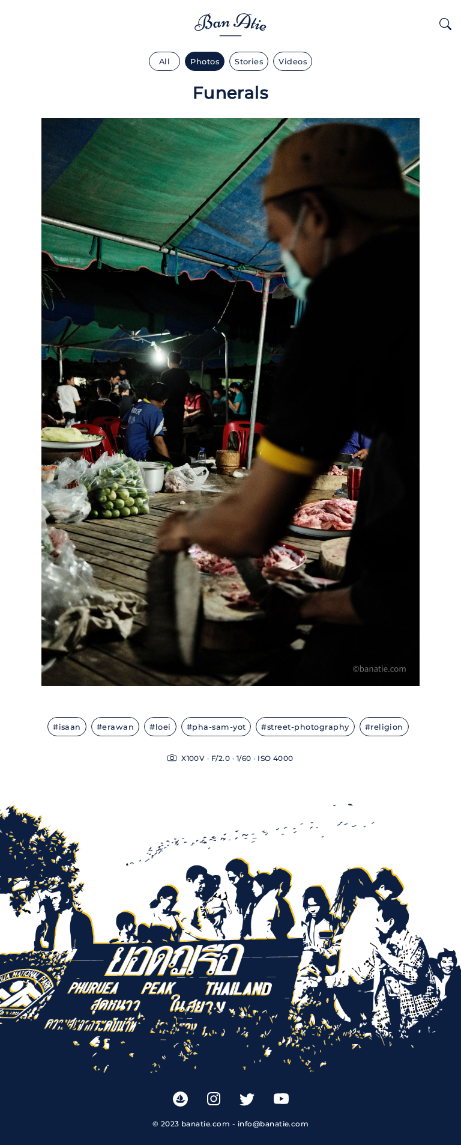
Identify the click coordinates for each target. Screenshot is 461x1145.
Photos (204, 61)
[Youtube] (281, 1098)
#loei (159, 726)
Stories (249, 61)
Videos (293, 61)
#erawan (115, 726)
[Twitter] (247, 1098)
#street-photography (305, 726)
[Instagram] (213, 1098)
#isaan (67, 726)
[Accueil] (230, 22)
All (164, 61)
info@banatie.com (273, 1123)
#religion (384, 726)
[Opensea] (180, 1098)
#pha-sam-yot (216, 726)
